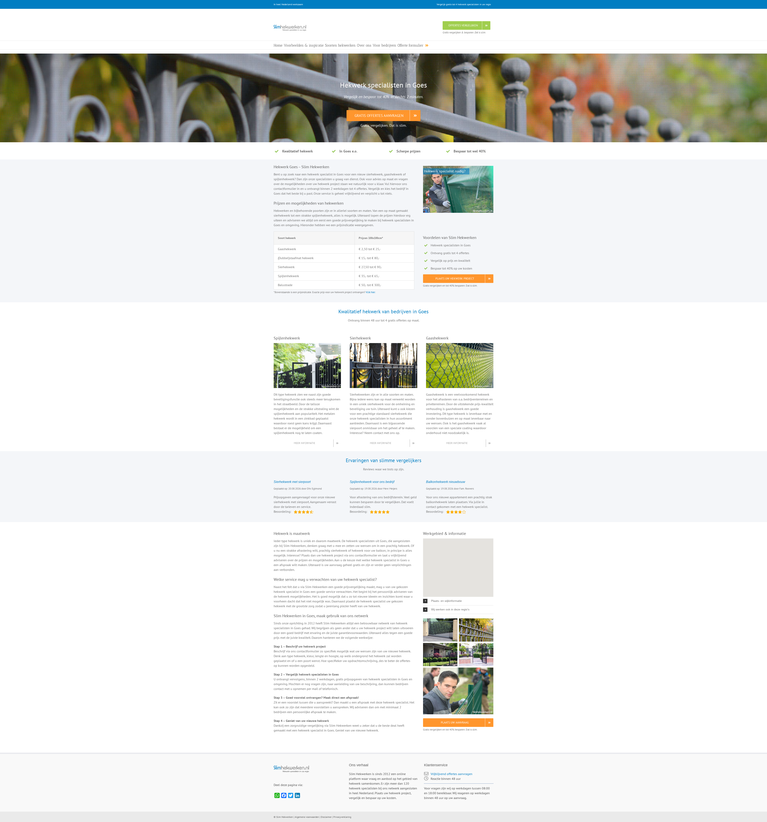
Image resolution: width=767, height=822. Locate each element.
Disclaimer (326, 816)
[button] (458, 601)
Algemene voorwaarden (307, 816)
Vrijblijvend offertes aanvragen (451, 774)
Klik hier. (371, 292)
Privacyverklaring (342, 816)
